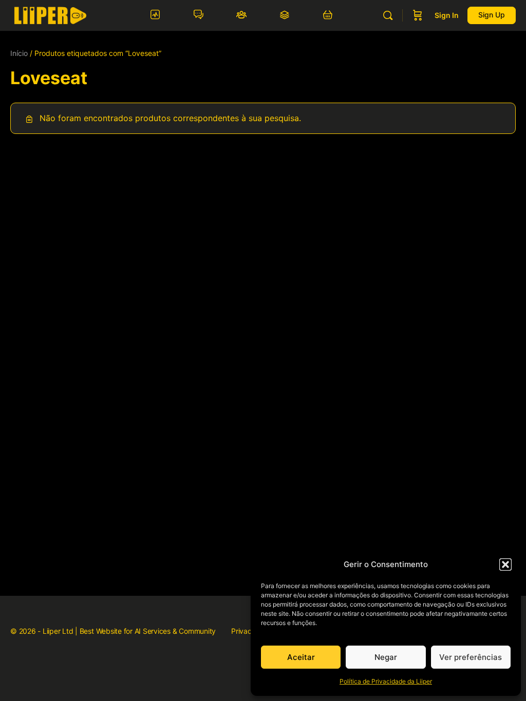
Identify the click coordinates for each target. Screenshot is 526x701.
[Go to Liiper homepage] (50, 14)
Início (19, 53)
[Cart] (417, 15)
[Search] (388, 15)
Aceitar (301, 657)
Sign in (447, 15)
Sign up (491, 14)
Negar (385, 657)
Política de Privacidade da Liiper (386, 681)
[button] (505, 564)
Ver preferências (470, 657)
